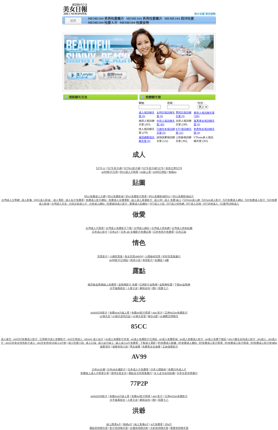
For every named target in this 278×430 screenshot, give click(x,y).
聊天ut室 (153, 316)
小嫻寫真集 (116, 256)
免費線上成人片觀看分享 (94, 373)
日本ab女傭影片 (116, 369)
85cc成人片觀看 (129, 172)
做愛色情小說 (120, 346)
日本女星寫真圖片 (187, 373)
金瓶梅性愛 (165, 284)
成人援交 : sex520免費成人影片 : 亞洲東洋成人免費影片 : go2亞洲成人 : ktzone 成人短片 (52, 339)
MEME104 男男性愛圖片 (106, 18)
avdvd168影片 (99, 312)
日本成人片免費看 (138, 369)
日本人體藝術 (158, 369)
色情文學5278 (173, 168)
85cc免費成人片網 (95, 196)
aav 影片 (157, 312)
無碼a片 (127, 424)
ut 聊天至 (105, 316)
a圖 (167, 260)
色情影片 (147, 260)
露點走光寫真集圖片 (140, 373)
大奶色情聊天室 (159, 428)
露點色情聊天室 (98, 428)
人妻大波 (132, 288)
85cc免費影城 (116, 196)
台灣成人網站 (141, 228)
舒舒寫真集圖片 (171, 256)
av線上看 (145, 172)
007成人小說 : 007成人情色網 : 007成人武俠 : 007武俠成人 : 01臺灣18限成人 (194, 203)
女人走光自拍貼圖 (164, 373)
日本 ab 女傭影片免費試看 (136, 231)
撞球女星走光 (119, 373)
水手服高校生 (117, 288)
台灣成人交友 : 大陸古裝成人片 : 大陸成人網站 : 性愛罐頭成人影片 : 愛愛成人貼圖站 (99, 203)
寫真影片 (102, 256)
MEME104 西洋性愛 (179, 18)
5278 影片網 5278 (153, 168)
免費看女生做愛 (151, 346)
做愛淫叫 (105, 346)
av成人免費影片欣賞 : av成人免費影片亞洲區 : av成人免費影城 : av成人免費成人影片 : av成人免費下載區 (165, 339)
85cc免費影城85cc (159, 196)
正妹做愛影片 (170, 346)
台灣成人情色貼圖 (182, 228)
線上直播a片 (141, 424)
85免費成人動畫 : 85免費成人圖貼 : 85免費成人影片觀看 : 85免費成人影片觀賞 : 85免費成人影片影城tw (217, 342)
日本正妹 (181, 231)
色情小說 (135, 260)
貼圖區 (159, 260)
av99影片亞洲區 (118, 260)
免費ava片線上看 (119, 312)
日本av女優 (98, 369)
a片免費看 (157, 424)
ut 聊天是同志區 (121, 316)
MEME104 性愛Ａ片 (102, 22)
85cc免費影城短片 (183, 196)
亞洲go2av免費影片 (176, 312)
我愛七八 (163, 288)
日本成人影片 (100, 231)
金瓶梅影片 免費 (127, 284)
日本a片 (114, 231)
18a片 (168, 424)
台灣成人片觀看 (95, 228)
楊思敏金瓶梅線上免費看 (102, 284)
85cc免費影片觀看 (136, 196)
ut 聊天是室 (139, 316)
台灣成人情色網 (160, 228)
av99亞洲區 (160, 172)
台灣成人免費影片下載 (119, 228)
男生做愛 (135, 346)
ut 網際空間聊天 (169, 316)
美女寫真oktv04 (134, 256)
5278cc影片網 (132, 168)
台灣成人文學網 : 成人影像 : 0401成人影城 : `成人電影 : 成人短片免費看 (42, 200)
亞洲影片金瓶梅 (148, 284)
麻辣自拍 (145, 288)
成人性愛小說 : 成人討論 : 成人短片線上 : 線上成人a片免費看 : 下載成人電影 (112, 342)
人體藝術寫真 (153, 256)
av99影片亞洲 (109, 172)
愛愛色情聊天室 (179, 428)
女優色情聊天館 (139, 428)
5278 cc (100, 168)
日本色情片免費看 (163, 231)
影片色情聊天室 (119, 428)
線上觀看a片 (113, 424)
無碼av (173, 172)
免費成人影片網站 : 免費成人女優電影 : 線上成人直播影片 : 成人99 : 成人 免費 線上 (133, 200)
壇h (154, 288)
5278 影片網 (114, 168)
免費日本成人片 (177, 369)
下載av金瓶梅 (182, 284)
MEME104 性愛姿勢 (134, 22)
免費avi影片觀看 (141, 312)
